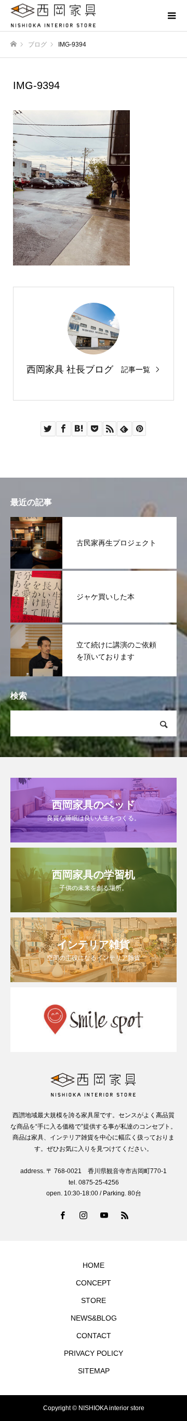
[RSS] (124, 1215)
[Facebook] (62, 1215)
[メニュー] (171, 15)
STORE (93, 1300)
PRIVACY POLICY (93, 1353)
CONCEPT (93, 1283)
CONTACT (93, 1335)
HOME (93, 1265)
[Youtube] (104, 1215)
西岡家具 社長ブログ (69, 369)
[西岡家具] (83, 16)
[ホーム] (13, 44)
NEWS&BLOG (94, 1318)
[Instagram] (83, 1215)
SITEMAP (94, 1371)
